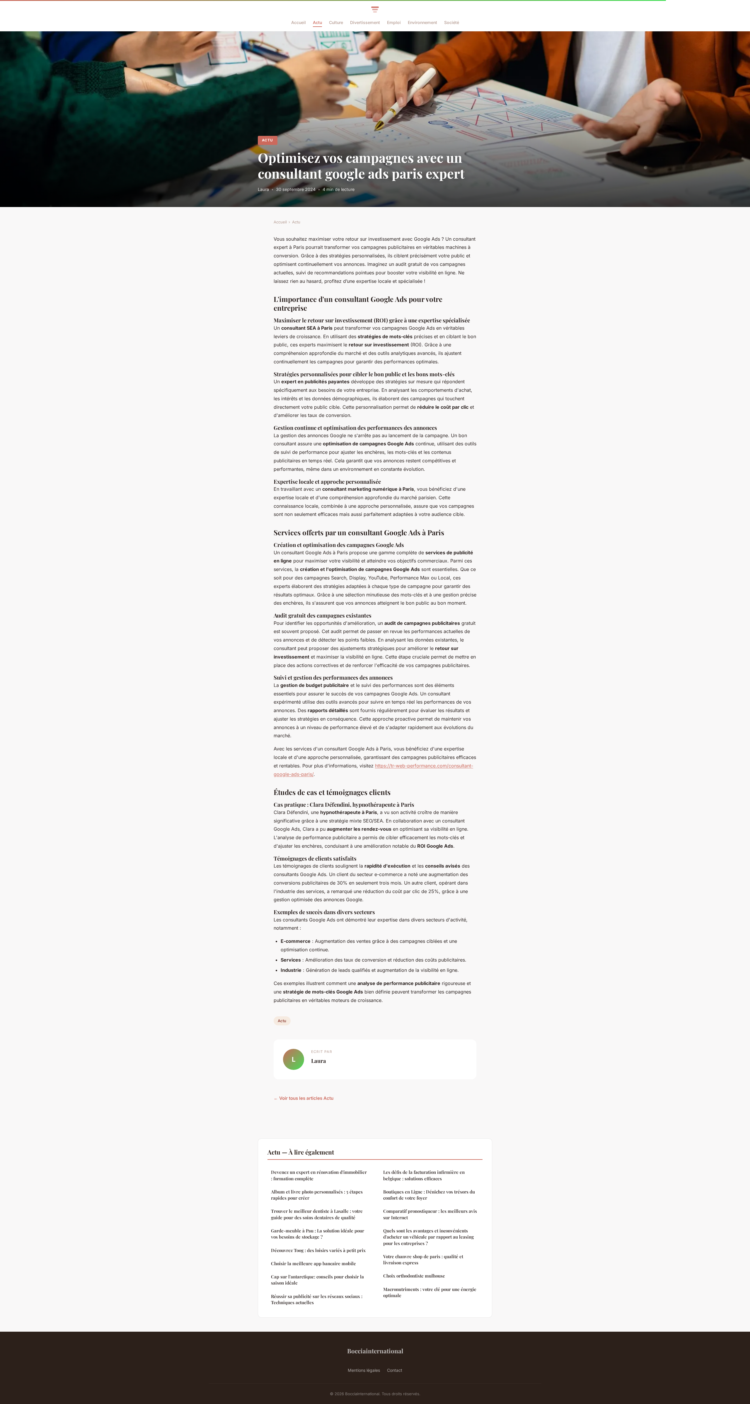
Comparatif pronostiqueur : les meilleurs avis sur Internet (430, 1214)
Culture (336, 22)
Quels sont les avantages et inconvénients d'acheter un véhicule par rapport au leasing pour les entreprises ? (428, 1237)
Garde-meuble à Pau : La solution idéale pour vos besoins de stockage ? (317, 1234)
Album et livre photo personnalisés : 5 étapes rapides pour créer (317, 1195)
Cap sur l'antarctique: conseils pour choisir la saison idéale (317, 1280)
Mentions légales (364, 1370)
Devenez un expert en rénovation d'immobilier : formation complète (319, 1175)
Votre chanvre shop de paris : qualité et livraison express (423, 1259)
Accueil (298, 22)
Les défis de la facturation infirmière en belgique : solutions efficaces (424, 1175)
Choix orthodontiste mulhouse (414, 1276)
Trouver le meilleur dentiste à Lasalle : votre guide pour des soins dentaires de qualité (317, 1214)
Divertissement (365, 22)
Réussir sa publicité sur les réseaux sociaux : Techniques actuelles (316, 1299)
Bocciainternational (375, 1351)
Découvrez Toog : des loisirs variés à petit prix (318, 1250)
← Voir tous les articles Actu (303, 1098)
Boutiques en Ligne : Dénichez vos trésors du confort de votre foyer (429, 1195)
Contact (394, 1370)
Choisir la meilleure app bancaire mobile (313, 1263)
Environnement (422, 22)
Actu (317, 22)
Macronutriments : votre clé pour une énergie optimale (429, 1292)
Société (451, 22)
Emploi (394, 22)
